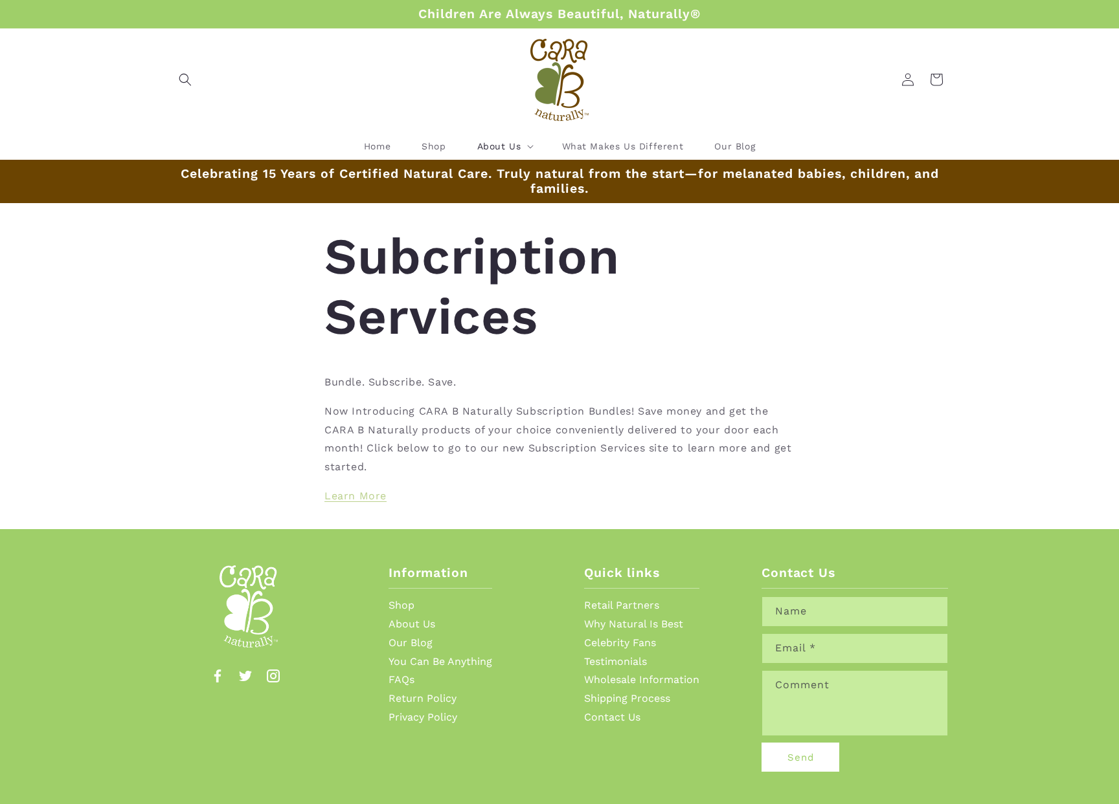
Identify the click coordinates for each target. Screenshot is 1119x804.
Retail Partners (621, 605)
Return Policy (423, 698)
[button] (185, 79)
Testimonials (615, 661)
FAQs (401, 679)
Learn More (355, 496)
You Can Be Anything (440, 661)
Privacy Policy (423, 717)
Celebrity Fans (620, 642)
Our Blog (411, 642)
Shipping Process (627, 698)
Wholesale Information (641, 679)
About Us (412, 624)
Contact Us (612, 717)
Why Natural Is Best (633, 624)
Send (800, 757)
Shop (401, 605)
